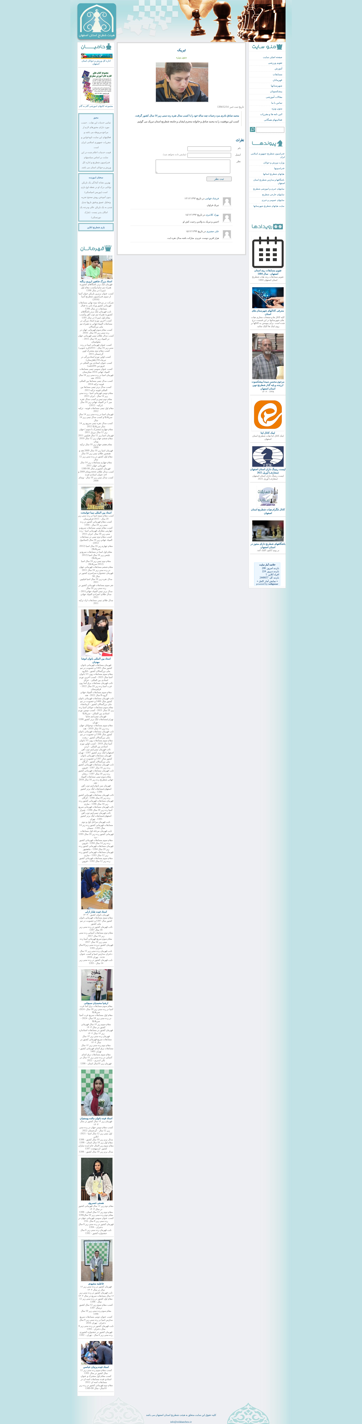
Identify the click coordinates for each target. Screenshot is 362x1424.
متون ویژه (277, 108)
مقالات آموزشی (274, 97)
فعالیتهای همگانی (273, 119)
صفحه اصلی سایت (272, 57)
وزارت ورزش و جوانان (273, 163)
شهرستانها (276, 85)
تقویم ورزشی (275, 62)
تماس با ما (276, 102)
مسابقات (277, 74)
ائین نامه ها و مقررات (271, 114)
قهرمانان (277, 80)
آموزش (278, 68)
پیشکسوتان (276, 91)
